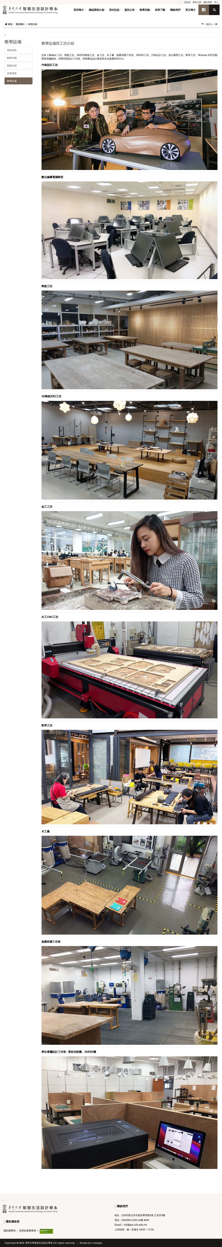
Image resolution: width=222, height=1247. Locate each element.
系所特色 (12, 50)
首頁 (10, 24)
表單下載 (160, 9)
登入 (216, 2)
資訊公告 (129, 9)
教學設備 (12, 80)
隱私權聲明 (9, 1230)
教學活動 (145, 9)
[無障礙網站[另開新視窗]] (46, 1231)
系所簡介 (79, 9)
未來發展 (12, 73)
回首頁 (187, 2)
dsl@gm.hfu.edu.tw (135, 1224)
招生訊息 (114, 9)
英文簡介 (190, 9)
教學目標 (12, 57)
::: (181, 2)
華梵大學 (197, 2)
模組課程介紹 (96, 9)
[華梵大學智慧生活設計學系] (30, 9)
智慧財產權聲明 (27, 1230)
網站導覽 (207, 2)
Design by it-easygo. (91, 1242)
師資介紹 (12, 65)
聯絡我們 (175, 9)
